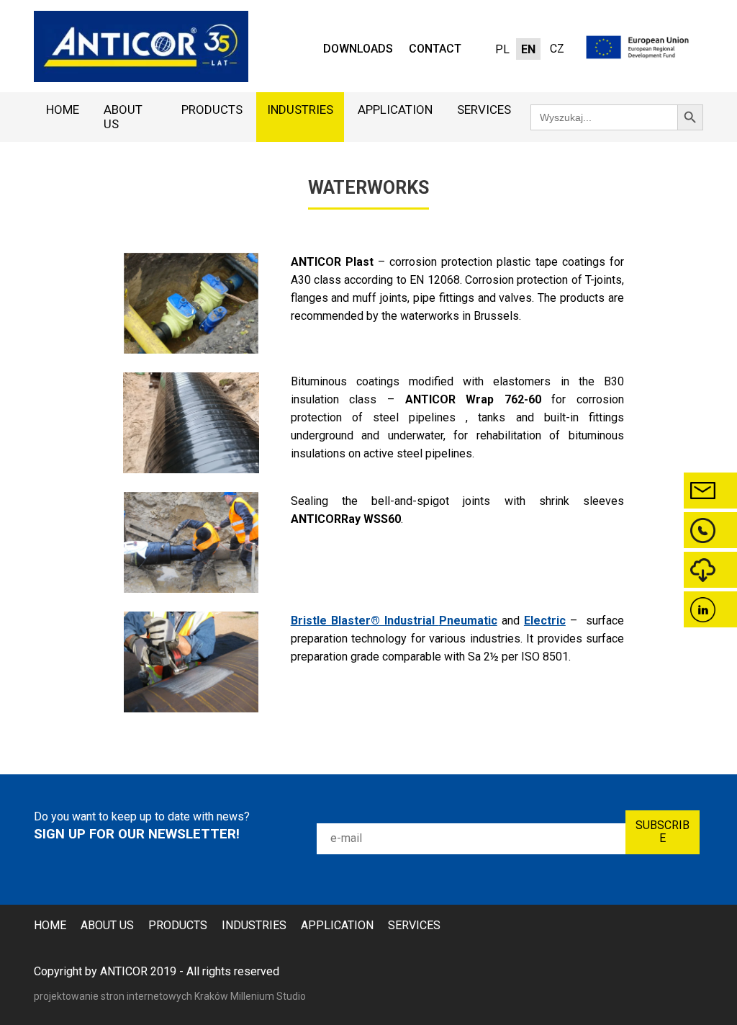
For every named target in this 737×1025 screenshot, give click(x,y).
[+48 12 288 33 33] (710, 530)
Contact (435, 48)
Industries (300, 109)
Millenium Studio (268, 996)
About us (123, 116)
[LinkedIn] (710, 609)
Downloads (358, 48)
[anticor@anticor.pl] (710, 491)
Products (212, 109)
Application (395, 109)
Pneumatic (468, 620)
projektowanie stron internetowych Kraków (132, 996)
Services (484, 109)
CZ (557, 48)
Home (62, 109)
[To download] (710, 570)
